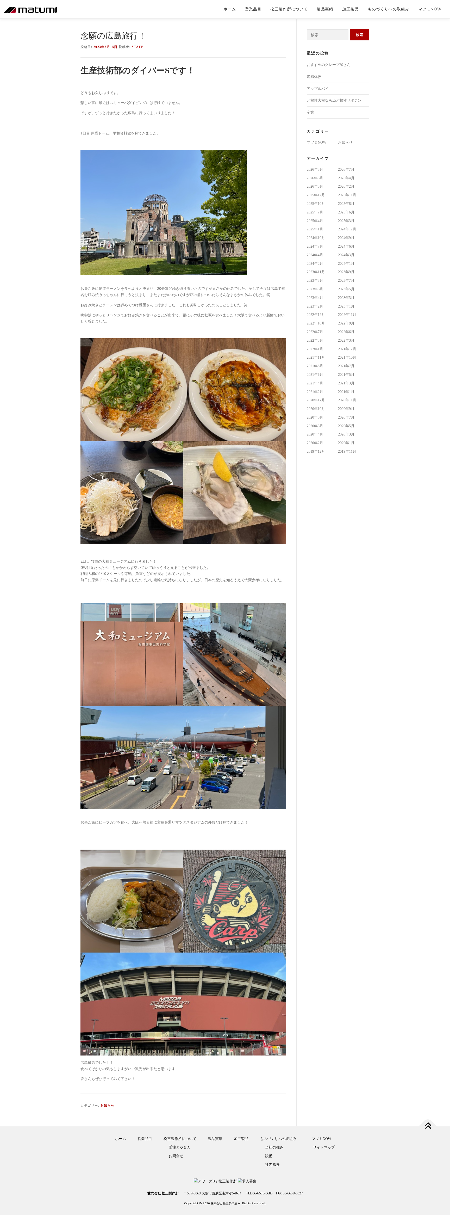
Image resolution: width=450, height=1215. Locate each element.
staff (137, 47)
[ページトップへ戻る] (428, 1126)
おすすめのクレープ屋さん (329, 65)
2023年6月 (315, 289)
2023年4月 (315, 298)
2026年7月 (346, 169)
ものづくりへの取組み (388, 9)
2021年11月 (316, 357)
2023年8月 (315, 281)
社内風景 (272, 1165)
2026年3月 (315, 186)
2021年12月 (347, 349)
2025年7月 (315, 212)
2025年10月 (316, 204)
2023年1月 (346, 306)
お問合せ (176, 1156)
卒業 (310, 112)
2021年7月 (346, 366)
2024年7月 (315, 246)
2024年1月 (346, 264)
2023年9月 (346, 272)
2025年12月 (316, 195)
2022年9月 (346, 323)
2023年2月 (315, 306)
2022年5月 (315, 340)
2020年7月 (346, 417)
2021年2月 (315, 392)
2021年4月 (315, 383)
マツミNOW (430, 9)
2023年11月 (316, 272)
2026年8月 (315, 169)
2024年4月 (315, 255)
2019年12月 (316, 451)
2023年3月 (346, 298)
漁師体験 (314, 77)
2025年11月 (347, 195)
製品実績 (325, 9)
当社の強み (274, 1147)
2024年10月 (316, 238)
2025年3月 (346, 221)
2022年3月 (346, 340)
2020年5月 (346, 426)
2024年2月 (315, 264)
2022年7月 (315, 332)
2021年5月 (346, 375)
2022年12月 (316, 315)
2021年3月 (346, 383)
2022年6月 (346, 332)
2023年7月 (346, 281)
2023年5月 (346, 289)
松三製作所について (289, 9)
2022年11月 (347, 315)
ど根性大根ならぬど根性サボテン (334, 100)
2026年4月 (346, 178)
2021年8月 (315, 366)
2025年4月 (315, 221)
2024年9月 (346, 238)
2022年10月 (316, 323)
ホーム (229, 9)
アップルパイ (318, 89)
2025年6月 (346, 212)
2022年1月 (315, 349)
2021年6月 (315, 375)
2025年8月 (346, 204)
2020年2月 (315, 443)
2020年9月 (346, 409)
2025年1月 (315, 229)
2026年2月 (346, 186)
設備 (268, 1156)
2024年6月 (346, 246)
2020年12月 (316, 400)
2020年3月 (346, 434)
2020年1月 (346, 443)
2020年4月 (315, 434)
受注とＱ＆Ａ (179, 1147)
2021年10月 (347, 357)
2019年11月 (347, 451)
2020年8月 (315, 417)
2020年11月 (347, 400)
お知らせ (108, 1105)
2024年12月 (347, 229)
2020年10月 (316, 409)
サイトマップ (324, 1147)
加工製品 (350, 9)
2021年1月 (346, 392)
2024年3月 (346, 255)
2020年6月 (315, 426)
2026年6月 (315, 178)
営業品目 (253, 9)
